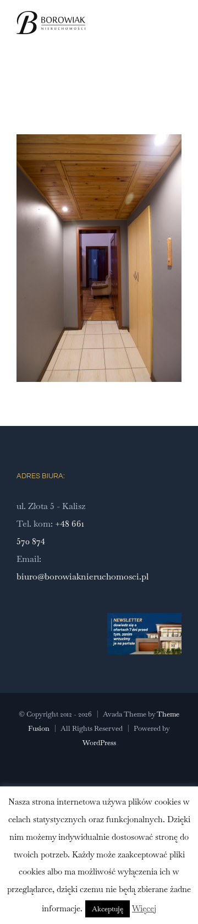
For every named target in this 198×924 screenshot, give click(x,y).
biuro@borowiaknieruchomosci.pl (82, 576)
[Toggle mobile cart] (157, 35)
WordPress (99, 742)
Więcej (144, 908)
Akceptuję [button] (107, 909)
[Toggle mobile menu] (177, 35)
